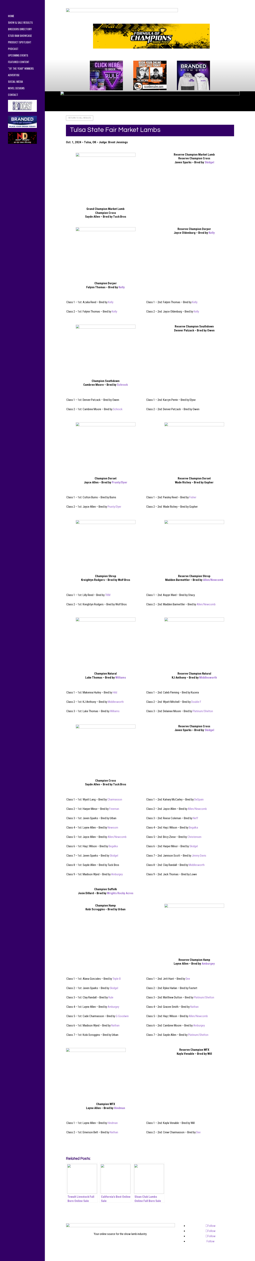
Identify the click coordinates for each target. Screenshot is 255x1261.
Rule (110, 997)
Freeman (114, 809)
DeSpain (199, 799)
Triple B (117, 979)
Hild (115, 692)
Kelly (122, 287)
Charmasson (114, 799)
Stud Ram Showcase (20, 36)
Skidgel (209, 162)
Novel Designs (16, 88)
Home (11, 16)
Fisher (192, 497)
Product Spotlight (19, 42)
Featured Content (18, 62)
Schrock (122, 385)
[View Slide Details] (151, 36)
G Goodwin (122, 1016)
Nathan (194, 1007)
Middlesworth (208, 677)
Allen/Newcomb (213, 580)
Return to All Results (79, 118)
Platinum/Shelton (203, 711)
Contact (13, 95)
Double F (196, 702)
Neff (195, 818)
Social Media (15, 82)
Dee (188, 979)
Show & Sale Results (20, 22)
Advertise (14, 75)
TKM (107, 595)
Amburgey (117, 874)
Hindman (119, 1108)
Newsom (113, 827)
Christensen (194, 837)
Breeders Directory (20, 29)
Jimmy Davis (199, 855)
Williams (120, 677)
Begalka (193, 827)
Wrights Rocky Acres (120, 893)
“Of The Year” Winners (21, 68)
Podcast (13, 49)
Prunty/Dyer (119, 482)
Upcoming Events (18, 55)
